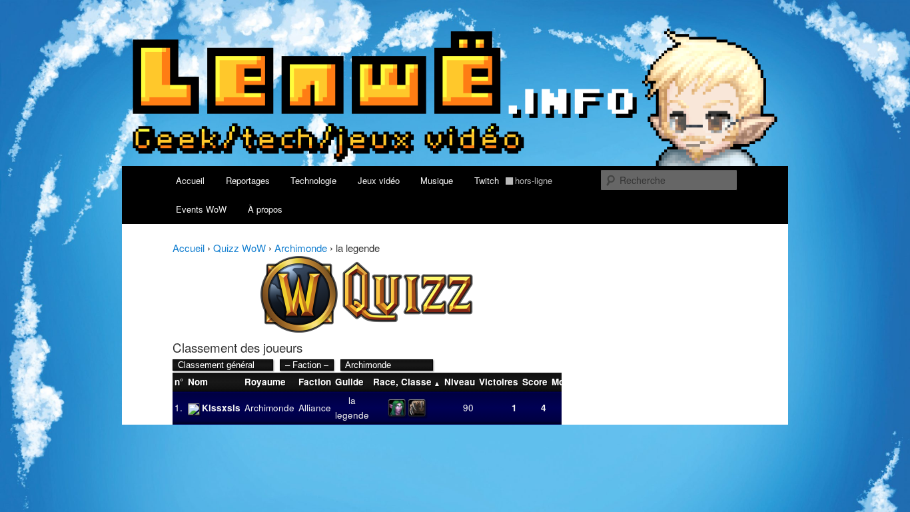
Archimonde (300, 248)
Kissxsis (221, 407)
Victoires (498, 381)
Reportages (248, 180)
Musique (436, 180)
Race (384, 381)
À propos (265, 209)
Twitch (513, 180)
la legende (352, 407)
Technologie (313, 180)
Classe (416, 381)
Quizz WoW (239, 248)
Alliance (314, 407)
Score (535, 381)
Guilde (349, 381)
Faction (314, 381)
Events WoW (201, 209)
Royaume (265, 381)
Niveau (459, 381)
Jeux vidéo (379, 180)
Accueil (190, 180)
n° (179, 381)
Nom (198, 381)
